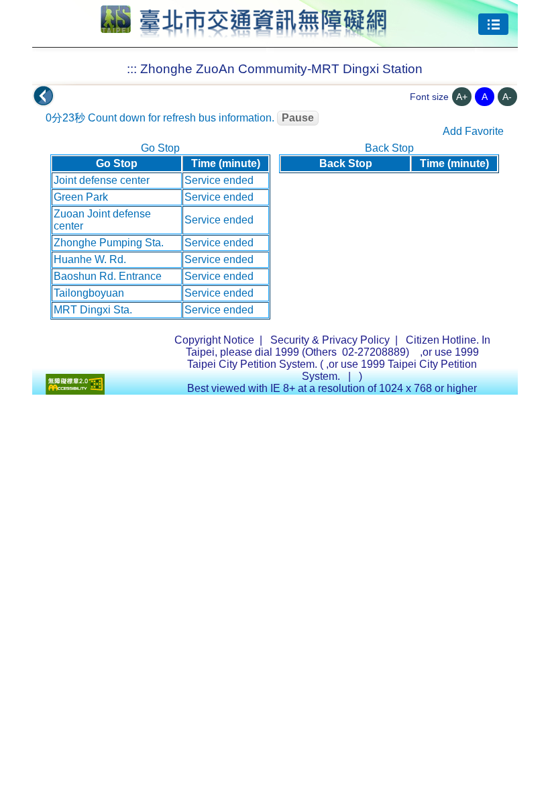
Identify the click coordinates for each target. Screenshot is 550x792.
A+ (462, 96)
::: (132, 69)
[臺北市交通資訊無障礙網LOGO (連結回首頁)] (243, 32)
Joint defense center (102, 180)
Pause (298, 117)
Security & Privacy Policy (330, 340)
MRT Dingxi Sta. (93, 309)
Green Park (81, 197)
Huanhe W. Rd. (90, 259)
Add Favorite (473, 131)
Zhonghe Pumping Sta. (109, 242)
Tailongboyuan (89, 293)
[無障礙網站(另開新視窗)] (75, 391)
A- (507, 96)
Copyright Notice (214, 340)
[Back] (43, 96)
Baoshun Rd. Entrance (108, 276)
